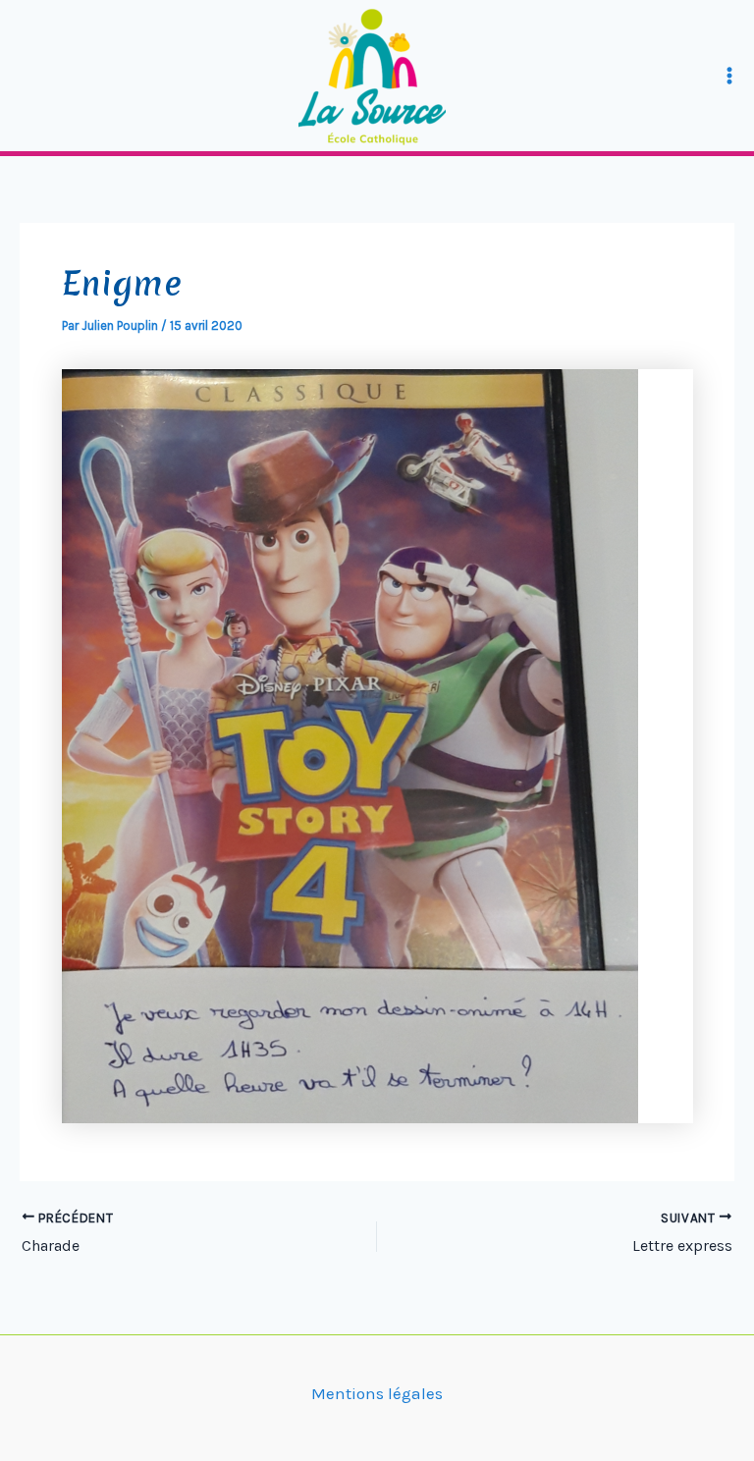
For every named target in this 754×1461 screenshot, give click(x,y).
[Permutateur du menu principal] (730, 75)
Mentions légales (377, 1393)
